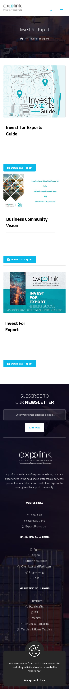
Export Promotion (36, 526)
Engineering (36, 572)
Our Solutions (36, 520)
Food (36, 578)
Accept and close (34, 680)
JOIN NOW (34, 427)
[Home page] (21, 38)
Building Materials (36, 560)
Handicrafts (36, 606)
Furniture (36, 601)
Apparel (36, 555)
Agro (36, 549)
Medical (36, 618)
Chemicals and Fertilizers (36, 566)
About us (36, 515)
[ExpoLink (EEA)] (12, 7)
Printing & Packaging (36, 623)
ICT (36, 612)
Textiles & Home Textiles (36, 629)
